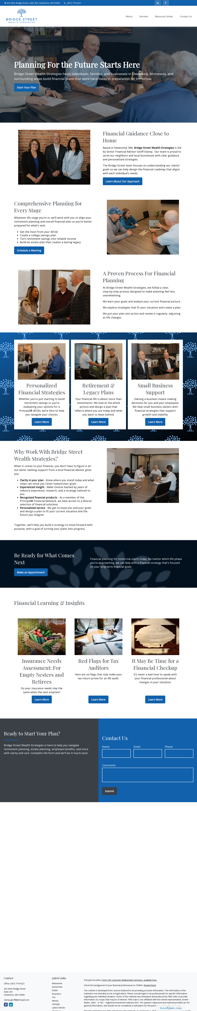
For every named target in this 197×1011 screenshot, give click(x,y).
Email (137, 746)
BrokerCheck (150, 985)
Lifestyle (56, 1004)
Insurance (56, 993)
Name (105, 746)
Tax (53, 997)
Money (55, 1000)
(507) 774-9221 (74, 3)
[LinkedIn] (158, 3)
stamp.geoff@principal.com (16, 999)
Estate (55, 990)
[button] (129, 16)
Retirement (57, 983)
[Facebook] (166, 3)
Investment (57, 986)
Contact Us (184, 3)
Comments (109, 765)
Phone (169, 746)
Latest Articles (58, 1007)
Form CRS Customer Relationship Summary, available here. (129, 980)
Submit (109, 791)
